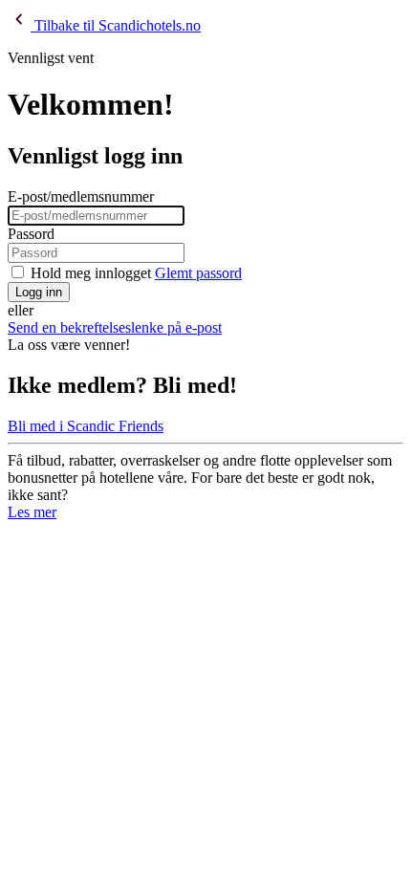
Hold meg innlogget (91, 273)
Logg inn (38, 292)
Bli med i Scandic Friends (85, 426)
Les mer (32, 512)
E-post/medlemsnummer (81, 196)
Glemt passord (198, 273)
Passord (31, 234)
